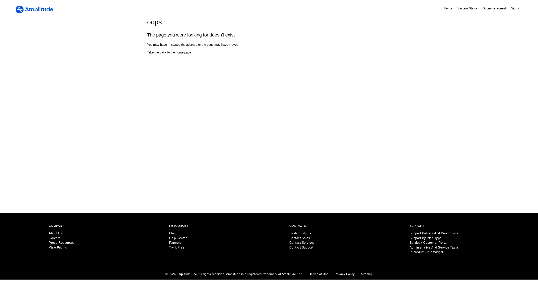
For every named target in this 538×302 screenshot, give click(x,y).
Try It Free (177, 247)
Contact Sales (299, 238)
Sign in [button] (515, 8)
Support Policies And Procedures (434, 233)
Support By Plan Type (426, 238)
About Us (55, 233)
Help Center (178, 238)
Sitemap (367, 274)
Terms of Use (319, 274)
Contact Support (301, 247)
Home (448, 8)
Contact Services (302, 242)
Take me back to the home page (169, 52)
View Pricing (58, 247)
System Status (467, 8)
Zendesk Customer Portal (428, 242)
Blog (172, 233)
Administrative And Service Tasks (434, 247)
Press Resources (62, 242)
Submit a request (494, 8)
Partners (175, 242)
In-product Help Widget (426, 252)
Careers (55, 238)
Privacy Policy (345, 274)
